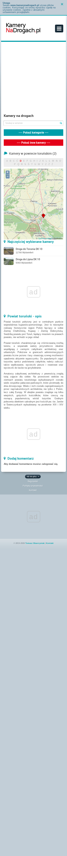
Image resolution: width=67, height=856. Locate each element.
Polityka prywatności (33, 485)
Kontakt (33, 490)
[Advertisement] (33, 78)
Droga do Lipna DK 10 (28, 259)
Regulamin (33, 481)
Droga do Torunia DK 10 (29, 249)
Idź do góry (32, 476)
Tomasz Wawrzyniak (34, 543)
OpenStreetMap (45, 238)
